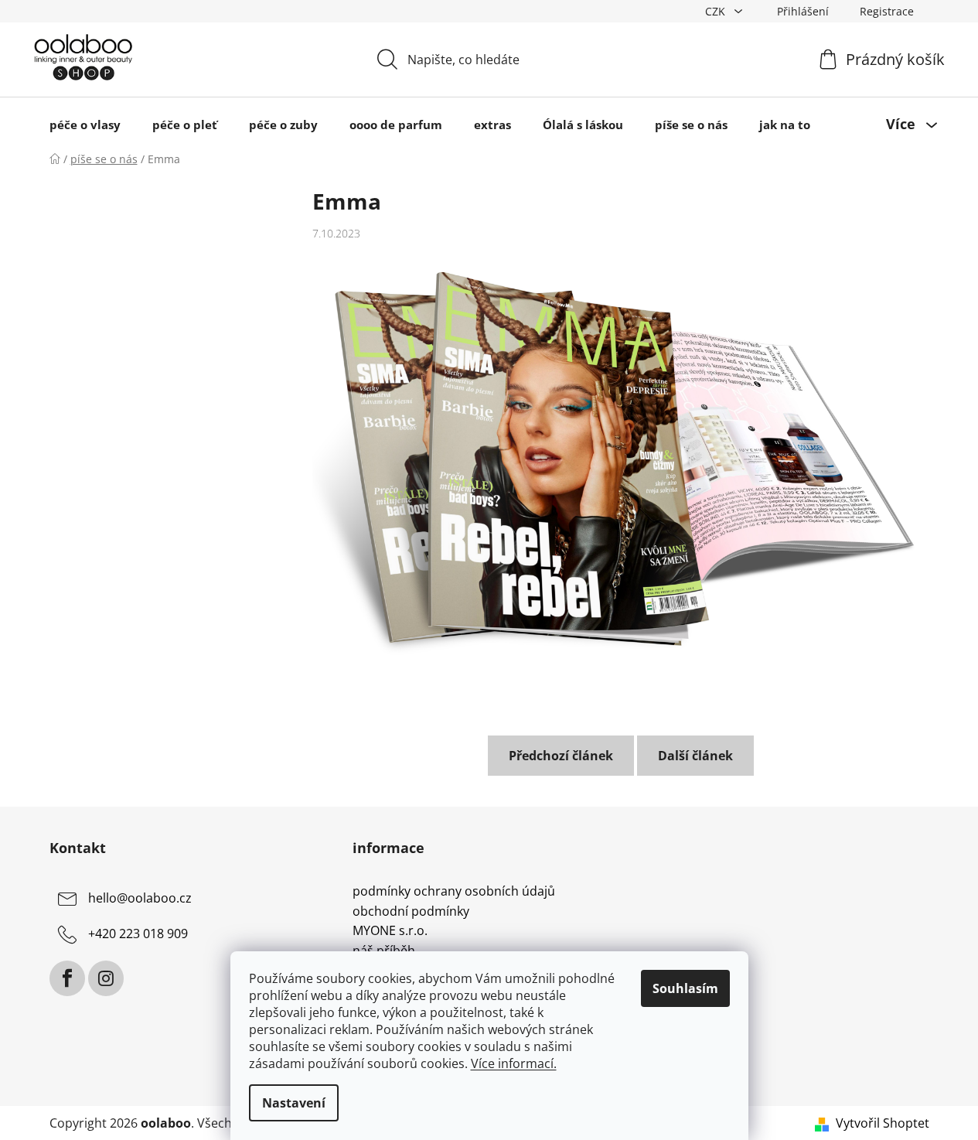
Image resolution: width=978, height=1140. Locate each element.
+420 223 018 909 (138, 933)
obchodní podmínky (411, 912)
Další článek (695, 755)
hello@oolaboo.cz (140, 897)
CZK (716, 11)
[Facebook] (67, 978)
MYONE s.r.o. (390, 931)
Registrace (887, 11)
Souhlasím (685, 988)
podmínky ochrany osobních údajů (454, 892)
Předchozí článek (561, 755)
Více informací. (514, 1063)
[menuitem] (85, 124)
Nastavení (293, 1102)
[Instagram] (106, 978)
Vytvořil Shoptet (882, 1122)
